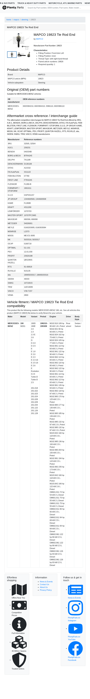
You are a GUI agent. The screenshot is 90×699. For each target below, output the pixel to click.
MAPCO (39, 39)
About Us (44, 587)
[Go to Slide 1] (12, 54)
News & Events (46, 582)
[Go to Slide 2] (21, 54)
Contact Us (44, 584)
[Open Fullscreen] (27, 48)
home (8, 20)
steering (24, 20)
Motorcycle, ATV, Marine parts (65, 3)
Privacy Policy (46, 590)
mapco (16, 20)
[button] (18, 40)
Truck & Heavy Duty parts (31, 3)
